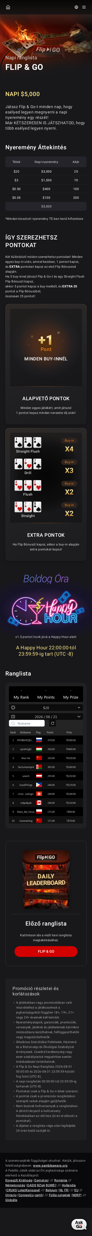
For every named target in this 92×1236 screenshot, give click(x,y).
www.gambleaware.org (50, 1165)
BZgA (41, 1185)
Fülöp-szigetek (59, 1195)
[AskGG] (79, 1224)
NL (61, 1190)
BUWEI (51, 1185)
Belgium (51, 1190)
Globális (11, 1200)
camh (39, 1195)
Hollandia (69, 1185)
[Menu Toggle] (84, 7)
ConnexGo (26, 1195)
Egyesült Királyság (19, 1180)
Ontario (11, 1195)
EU (76, 1190)
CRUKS (11, 1190)
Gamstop (41, 1180)
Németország (15, 1185)
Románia (60, 1180)
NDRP (76, 1195)
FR (66, 1190)
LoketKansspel (28, 1190)
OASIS (31, 1185)
